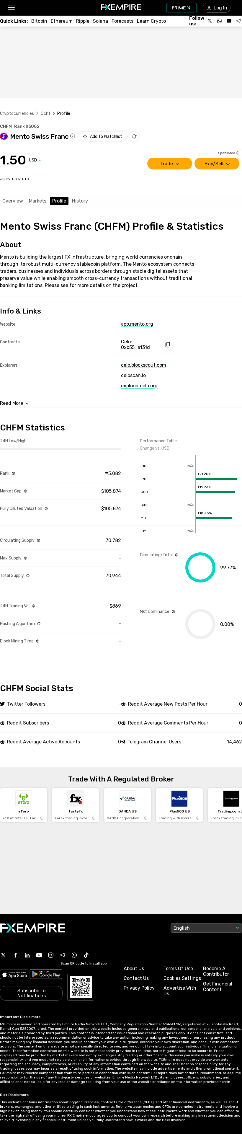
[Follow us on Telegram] (238, 21)
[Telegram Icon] (62, 955)
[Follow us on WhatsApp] (219, 21)
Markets (37, 201)
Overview (12, 201)
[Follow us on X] (210, 21)
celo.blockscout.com (143, 365)
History (80, 201)
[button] (11, 7)
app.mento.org (137, 324)
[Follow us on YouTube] (229, 21)
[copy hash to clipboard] (167, 344)
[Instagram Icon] (50, 955)
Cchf (45, 113)
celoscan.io (133, 375)
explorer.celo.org (139, 386)
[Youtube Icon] (38, 955)
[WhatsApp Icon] (74, 955)
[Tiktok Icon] (86, 955)
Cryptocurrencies (17, 113)
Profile (59, 201)
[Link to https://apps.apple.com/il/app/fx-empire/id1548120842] (14, 975)
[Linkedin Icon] (27, 955)
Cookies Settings (182, 978)
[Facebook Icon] (15, 955)
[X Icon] (3, 955)
